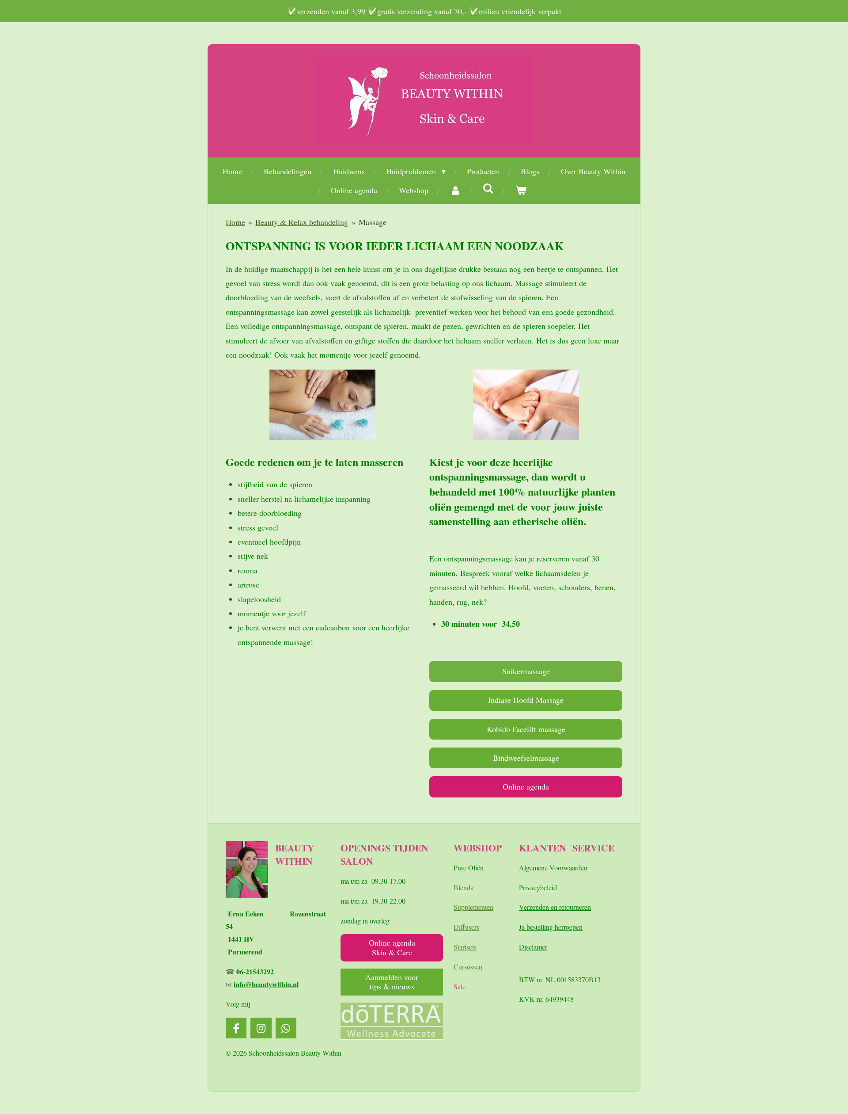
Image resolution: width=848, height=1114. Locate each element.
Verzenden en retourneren (555, 907)
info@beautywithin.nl (266, 984)
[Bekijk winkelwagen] (521, 190)
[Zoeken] (488, 188)
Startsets (465, 946)
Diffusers (466, 926)
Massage (372, 222)
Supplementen (473, 907)
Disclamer (533, 946)
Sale (460, 986)
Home (235, 222)
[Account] (455, 190)
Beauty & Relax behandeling (301, 222)
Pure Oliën (469, 867)
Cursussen (468, 966)
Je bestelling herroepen (551, 926)
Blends (463, 887)
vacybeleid (542, 887)
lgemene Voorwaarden (557, 867)
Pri (523, 887)
